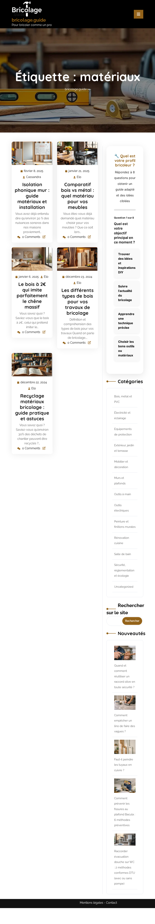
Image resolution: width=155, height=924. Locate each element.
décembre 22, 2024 (33, 382)
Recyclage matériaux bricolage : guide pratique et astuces (32, 407)
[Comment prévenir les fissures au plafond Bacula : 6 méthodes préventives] (125, 785)
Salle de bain (122, 554)
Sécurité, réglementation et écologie (124, 570)
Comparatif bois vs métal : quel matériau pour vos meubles (77, 195)
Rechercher (132, 620)
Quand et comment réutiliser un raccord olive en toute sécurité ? (124, 676)
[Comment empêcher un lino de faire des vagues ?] (125, 702)
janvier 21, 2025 (79, 171)
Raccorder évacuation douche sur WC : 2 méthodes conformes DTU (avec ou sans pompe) (124, 867)
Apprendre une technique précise (126, 320)
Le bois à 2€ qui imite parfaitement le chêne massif (32, 295)
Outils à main (122, 494)
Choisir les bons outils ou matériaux (126, 348)
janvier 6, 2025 (29, 277)
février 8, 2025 (34, 171)
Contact (111, 902)
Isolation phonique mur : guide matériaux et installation (32, 195)
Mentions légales (91, 902)
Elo (79, 177)
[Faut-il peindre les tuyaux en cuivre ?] (125, 747)
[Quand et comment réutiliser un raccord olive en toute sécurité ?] (125, 653)
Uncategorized (123, 586)
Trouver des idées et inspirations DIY (127, 263)
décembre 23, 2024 (79, 277)
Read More (30, 153)
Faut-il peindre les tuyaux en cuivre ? (123, 765)
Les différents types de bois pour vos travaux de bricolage (77, 301)
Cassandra (33, 177)
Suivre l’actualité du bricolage (125, 293)
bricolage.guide (29, 20)
